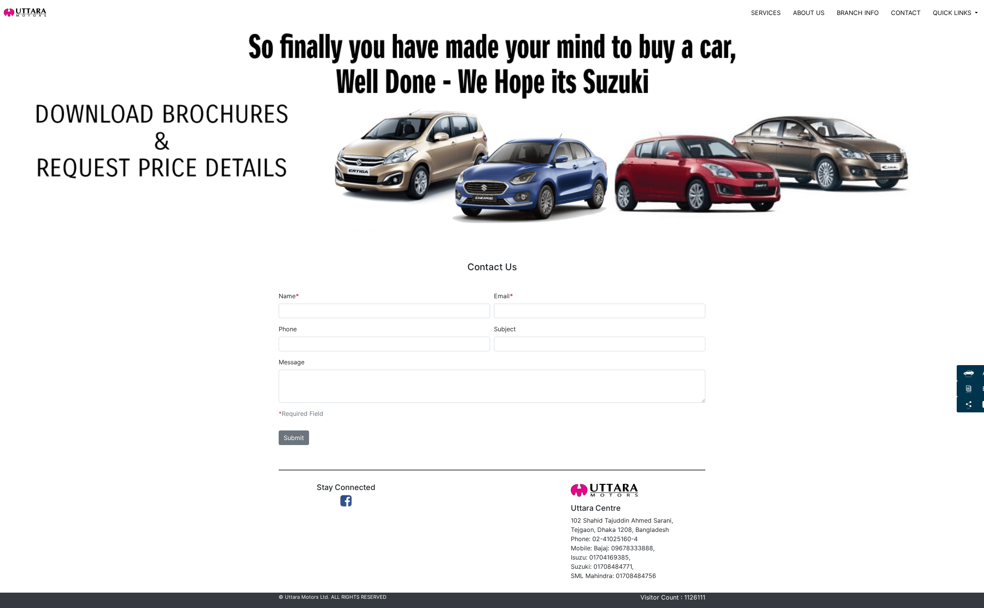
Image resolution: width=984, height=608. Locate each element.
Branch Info (858, 13)
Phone (288, 329)
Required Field (301, 413)
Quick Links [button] (953, 13)
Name (289, 296)
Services (766, 13)
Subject (505, 329)
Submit (294, 438)
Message (291, 362)
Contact (906, 13)
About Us (808, 13)
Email (503, 296)
